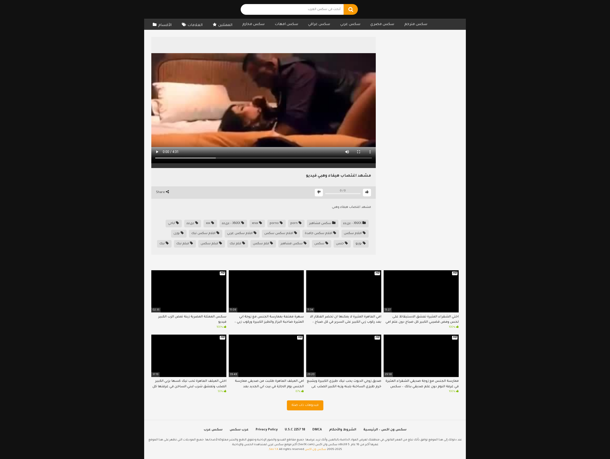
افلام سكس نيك (203, 233)
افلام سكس (353, 233)
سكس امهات (286, 24)
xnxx (255, 223)
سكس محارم (253, 24)
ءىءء (191, 223)
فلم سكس (261, 243)
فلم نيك (236, 243)
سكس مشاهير (320, 223)
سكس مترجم (415, 24)
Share (161, 192)
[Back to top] (593, 444)
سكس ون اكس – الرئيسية (385, 430)
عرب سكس (239, 430)
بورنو (359, 243)
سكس (319, 243)
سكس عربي (350, 24)
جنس (340, 243)
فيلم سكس (210, 243)
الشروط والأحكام (342, 430)
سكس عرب (213, 430)
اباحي (172, 223)
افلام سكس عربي (240, 233)
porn (294, 223)
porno (275, 223)
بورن (177, 233)
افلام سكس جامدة (319, 233)
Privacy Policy (267, 430)
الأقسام (165, 25)
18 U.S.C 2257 (295, 430)
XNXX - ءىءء (352, 223)
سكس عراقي (319, 24)
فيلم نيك (183, 243)
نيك (162, 243)
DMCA (317, 430)
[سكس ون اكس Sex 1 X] (182, 9)
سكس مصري (382, 24)
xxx (208, 223)
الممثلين (225, 25)
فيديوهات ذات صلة (305, 405)
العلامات (195, 25)
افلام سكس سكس (279, 233)
